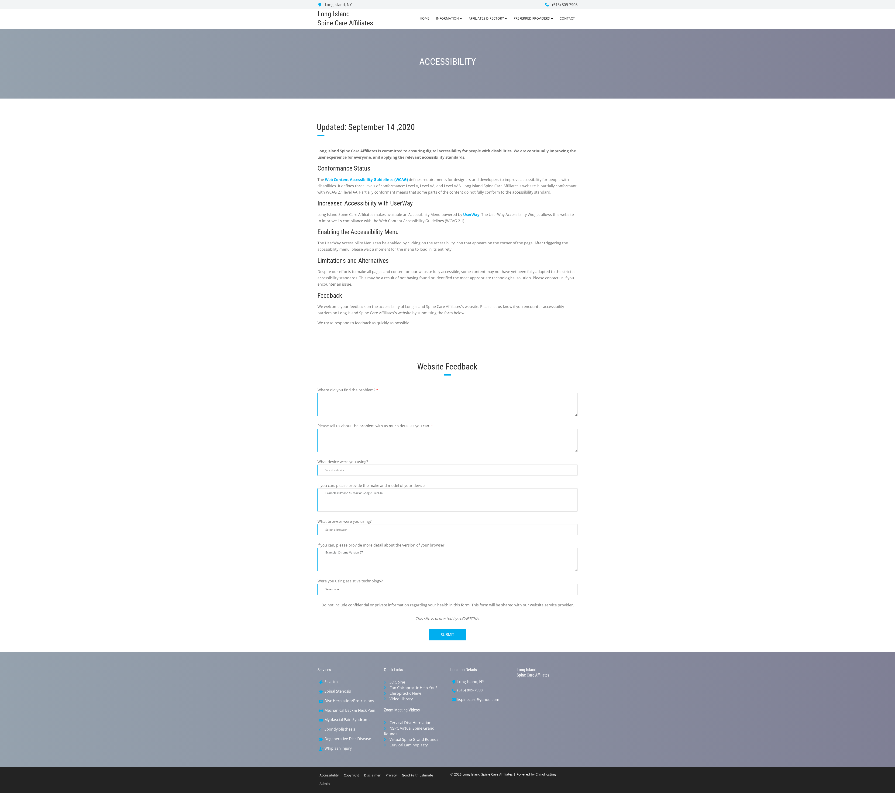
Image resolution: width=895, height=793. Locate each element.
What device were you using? (342, 461)
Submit (447, 634)
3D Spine (397, 682)
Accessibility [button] (329, 775)
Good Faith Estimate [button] (417, 775)
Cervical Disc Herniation (410, 722)
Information (447, 18)
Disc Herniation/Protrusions (349, 700)
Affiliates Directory (486, 18)
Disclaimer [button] (372, 775)
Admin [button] (325, 783)
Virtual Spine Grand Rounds (413, 739)
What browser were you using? (344, 521)
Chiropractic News (405, 693)
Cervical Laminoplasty (408, 745)
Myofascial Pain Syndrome (347, 719)
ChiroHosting (546, 774)
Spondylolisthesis (339, 729)
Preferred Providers (532, 18)
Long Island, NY (338, 4)
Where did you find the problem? (347, 390)
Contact (567, 18)
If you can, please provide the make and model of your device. (371, 485)
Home (425, 18)
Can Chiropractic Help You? (413, 687)
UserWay (471, 214)
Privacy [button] (391, 775)
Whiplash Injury (338, 748)
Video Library (401, 698)
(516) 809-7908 (564, 4)
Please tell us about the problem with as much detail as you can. (375, 425)
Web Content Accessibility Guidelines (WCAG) (366, 179)
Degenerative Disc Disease (347, 738)
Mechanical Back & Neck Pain (349, 710)
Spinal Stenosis (337, 691)
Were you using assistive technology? (350, 581)
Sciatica (331, 681)
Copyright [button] (351, 775)
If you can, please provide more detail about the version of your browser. (381, 545)
